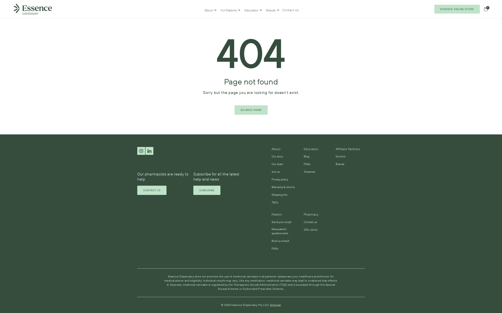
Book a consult (280, 241)
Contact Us (152, 190)
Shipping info (279, 194)
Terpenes (309, 171)
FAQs (307, 164)
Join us (276, 171)
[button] (485, 9)
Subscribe (207, 190)
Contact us (310, 222)
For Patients (229, 10)
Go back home (251, 109)
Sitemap (275, 305)
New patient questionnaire (280, 231)
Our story (277, 156)
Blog (306, 156)
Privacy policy (280, 179)
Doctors (340, 156)
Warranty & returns (283, 187)
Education (251, 10)
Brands (271, 10)
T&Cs (275, 202)
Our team (277, 164)
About (209, 10)
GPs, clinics (310, 229)
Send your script (281, 222)
